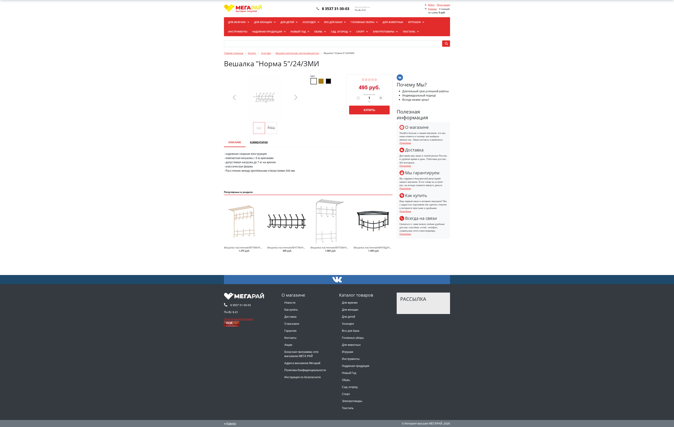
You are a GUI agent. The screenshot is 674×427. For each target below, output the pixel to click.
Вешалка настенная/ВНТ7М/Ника (287, 247)
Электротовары (352, 401)
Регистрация (443, 5)
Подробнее (405, 143)
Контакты (290, 338)
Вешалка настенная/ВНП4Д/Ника (374, 247)
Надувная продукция (355, 366)
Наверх (231, 423)
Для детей (348, 317)
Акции (288, 345)
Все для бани (350, 331)
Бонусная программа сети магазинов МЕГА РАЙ (301, 354)
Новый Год (349, 373)
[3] (369, 79)
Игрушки (347, 352)
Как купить (291, 310)
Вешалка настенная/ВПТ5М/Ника (330, 247)
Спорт (346, 394)
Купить (369, 110)
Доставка (290, 317)
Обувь (346, 380)
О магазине (291, 324)
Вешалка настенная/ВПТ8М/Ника (244, 247)
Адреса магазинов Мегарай (302, 363)
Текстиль (347, 408)
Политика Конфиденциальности (305, 370)
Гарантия (290, 331)
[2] (366, 79)
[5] (375, 79)
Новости (289, 302)
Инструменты (351, 359)
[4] (372, 79)
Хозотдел (348, 324)
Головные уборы (353, 338)
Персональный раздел (238, 319)
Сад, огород (350, 387)
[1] (363, 79)
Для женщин (350, 310)
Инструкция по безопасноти (302, 377)
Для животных (351, 345)
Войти (431, 5)
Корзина (432, 9)
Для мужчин (350, 302)
